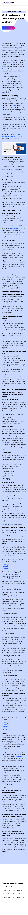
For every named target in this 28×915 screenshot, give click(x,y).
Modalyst (6, 565)
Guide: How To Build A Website (12, 890)
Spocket (6, 726)
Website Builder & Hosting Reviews (13, 894)
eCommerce (13, 228)
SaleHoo (5, 730)
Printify (5, 568)
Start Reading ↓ (8, 28)
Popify (5, 728)
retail (14, 105)
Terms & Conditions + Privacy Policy (14, 897)
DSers (5, 724)
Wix (3, 69)
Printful (5, 566)
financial (19, 756)
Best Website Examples (10, 887)
